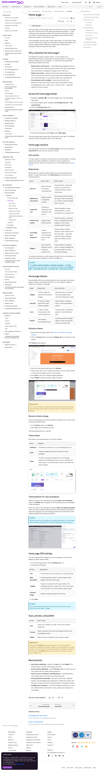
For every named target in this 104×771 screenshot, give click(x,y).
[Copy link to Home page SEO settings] (55, 553)
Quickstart (7, 28)
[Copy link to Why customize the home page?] (62, 53)
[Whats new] (86, 2)
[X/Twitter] (52, 755)
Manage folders (9, 147)
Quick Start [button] (5, 6)
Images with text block (14, 211)
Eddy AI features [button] (16, 6)
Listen (73, 18)
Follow (61, 21)
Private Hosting (12, 750)
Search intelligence (10, 300)
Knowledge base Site (31, 737)
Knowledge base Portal (32, 734)
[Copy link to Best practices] (44, 660)
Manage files (8, 149)
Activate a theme (89, 30)
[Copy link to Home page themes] (50, 276)
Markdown (7, 43)
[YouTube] (59, 755)
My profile (7, 269)
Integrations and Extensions (33, 742)
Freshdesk (7, 323)
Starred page (8, 167)
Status (49, 739)
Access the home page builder (91, 17)
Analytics (28, 747)
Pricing (10, 737)
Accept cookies (7, 767)
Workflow (28, 750)
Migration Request (13, 745)
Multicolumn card (13, 208)
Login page (10, 222)
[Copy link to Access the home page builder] (59, 94)
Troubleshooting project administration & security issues (14, 287)
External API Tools (9, 107)
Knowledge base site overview (12, 187)
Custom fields (8, 133)
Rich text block (12, 205)
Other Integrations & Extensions (13, 331)
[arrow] (82, 20)
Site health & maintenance (11, 306)
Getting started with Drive (11, 144)
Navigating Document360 (11, 25)
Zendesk (7, 321)
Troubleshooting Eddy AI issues (13, 77)
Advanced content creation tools (13, 51)
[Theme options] (89, 2)
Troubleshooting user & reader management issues (12, 261)
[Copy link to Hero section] (41, 155)
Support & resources (10, 344)
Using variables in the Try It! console (14, 102)
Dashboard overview (10, 159)
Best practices (87, 47)
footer (69, 265)
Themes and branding (10, 190)
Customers (11, 734)
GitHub (6, 318)
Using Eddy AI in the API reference (13, 104)
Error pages (10, 225)
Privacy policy (20, 764)
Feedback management (11, 177)
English (98, 2)
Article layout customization (12, 233)
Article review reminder (11, 172)
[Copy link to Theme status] (42, 435)
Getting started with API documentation (11, 87)
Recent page (8, 164)
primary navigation (43, 265)
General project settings (11, 271)
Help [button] (60, 6)
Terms (63, 767)
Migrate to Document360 (11, 30)
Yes (53, 697)
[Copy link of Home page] (43, 15)
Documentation (36, 11)
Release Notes (8, 347)
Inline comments (9, 175)
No (62, 697)
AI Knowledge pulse (10, 72)
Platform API (29, 745)
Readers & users (9, 303)
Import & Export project (10, 282)
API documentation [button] (39, 6)
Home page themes (88, 27)
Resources (11, 739)
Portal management (10, 277)
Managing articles (9, 123)
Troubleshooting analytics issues (13, 308)
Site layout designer (10, 192)
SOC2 (94, 767)
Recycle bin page (9, 170)
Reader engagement (10, 238)
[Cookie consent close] (36, 754)
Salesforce (7, 315)
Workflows (7, 131)
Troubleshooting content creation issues (13, 54)
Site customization (47, 11)
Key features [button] (27, 6)
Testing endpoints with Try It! (12, 96)
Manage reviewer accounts (12, 253)
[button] (94, 6)
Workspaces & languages (11, 118)
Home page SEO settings (90, 42)
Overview (7, 38)
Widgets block (12, 219)
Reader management (10, 250)
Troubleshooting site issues (12, 240)
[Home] (12, 2)
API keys (7, 90)
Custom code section (14, 213)
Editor (6, 40)
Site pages (8, 195)
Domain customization (10, 235)
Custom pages (8, 45)
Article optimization (9, 126)
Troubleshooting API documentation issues (14, 110)
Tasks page (8, 162)
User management (9, 248)
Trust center (70, 767)
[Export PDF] (71, 21)
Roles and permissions (10, 255)
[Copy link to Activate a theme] (45, 328)
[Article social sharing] (67, 21)
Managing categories (10, 120)
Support (49, 737)
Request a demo (12, 742)
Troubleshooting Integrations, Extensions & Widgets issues (12, 337)
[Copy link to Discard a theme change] (51, 416)
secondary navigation (57, 265)
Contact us (50, 745)
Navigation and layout (11, 227)
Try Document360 (76, 2)
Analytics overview (9, 295)
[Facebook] (48, 755)
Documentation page (12, 198)
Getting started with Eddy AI (12, 61)
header (35, 265)
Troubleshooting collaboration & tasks (14, 180)
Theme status (88, 35)
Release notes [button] (51, 6)
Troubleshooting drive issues (12, 152)
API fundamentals (9, 84)
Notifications (8, 284)
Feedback (50, 742)
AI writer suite (8, 67)
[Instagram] (63, 755)
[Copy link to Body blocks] (41, 169)
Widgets (7, 334)
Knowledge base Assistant (33, 739)
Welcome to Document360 (11, 17)
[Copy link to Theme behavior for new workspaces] (61, 497)
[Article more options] (74, 21)
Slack (6, 328)
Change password (9, 274)
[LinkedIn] (56, 755)
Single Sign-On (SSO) (10, 258)
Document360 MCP (10, 74)
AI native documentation (11, 20)
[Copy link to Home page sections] (50, 145)
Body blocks (88, 25)
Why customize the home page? (92, 14)
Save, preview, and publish (90, 44)
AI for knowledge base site (11, 69)
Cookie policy (87, 767)
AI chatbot (7, 64)
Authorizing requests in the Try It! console (13, 99)
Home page (10, 200)
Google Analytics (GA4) (11, 326)
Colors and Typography (36, 722)
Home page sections (88, 19)
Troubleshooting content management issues (14, 137)
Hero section (12, 203)
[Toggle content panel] (78, 13)
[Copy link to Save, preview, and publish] (56, 616)
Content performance (10, 298)
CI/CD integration (9, 93)
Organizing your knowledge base (13, 23)
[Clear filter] (23, 12)
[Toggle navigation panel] (26, 13)
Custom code (8, 230)
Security (7, 279)
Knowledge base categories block (16, 216)
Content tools (8, 128)
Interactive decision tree (11, 48)
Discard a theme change (91, 32)
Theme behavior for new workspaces (91, 38)
